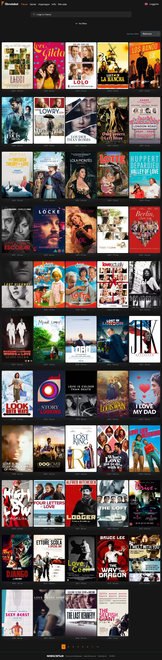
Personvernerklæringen (73, 656)
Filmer (24, 4)
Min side (62, 4)
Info (54, 4)
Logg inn (154, 3)
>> (98, 647)
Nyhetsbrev (102, 656)
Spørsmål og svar (90, 656)
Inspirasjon (44, 4)
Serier (33, 4)
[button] (146, 4)
